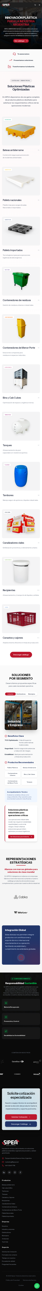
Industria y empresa (8, 1229)
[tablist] (21, 694)
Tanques (29, 782)
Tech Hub (5, 1242)
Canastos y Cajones (8, 1197)
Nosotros (5, 1226)
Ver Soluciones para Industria (19, 837)
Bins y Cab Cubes (29, 774)
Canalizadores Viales (8, 1204)
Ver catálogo (19, 41)
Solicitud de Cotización (9, 1252)
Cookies (21, 1285)
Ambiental (5, 1239)
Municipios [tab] (31, 694)
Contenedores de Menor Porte (12, 782)
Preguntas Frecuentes (9, 1264)
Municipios (5, 1235)
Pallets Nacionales (7, 1213)
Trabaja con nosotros (8, 1258)
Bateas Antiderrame (29, 768)
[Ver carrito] (35, 5)
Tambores (5, 1191)
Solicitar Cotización (19, 1117)
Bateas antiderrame (8, 1185)
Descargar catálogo (21, 655)
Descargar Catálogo (19, 1124)
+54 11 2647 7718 (10, 1165)
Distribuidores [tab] (21, 694)
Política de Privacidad (13, 1280)
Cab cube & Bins (7, 1188)
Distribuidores (6, 1232)
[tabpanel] (21, 771)
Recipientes (6, 1200)
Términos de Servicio (29, 1280)
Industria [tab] (10, 694)
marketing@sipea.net (12, 1162)
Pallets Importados (8, 1216)
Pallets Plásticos (12, 768)
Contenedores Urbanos (12, 774)
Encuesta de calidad (8, 1261)
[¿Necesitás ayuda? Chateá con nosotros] (37, 1286)
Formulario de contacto (9, 1255)
